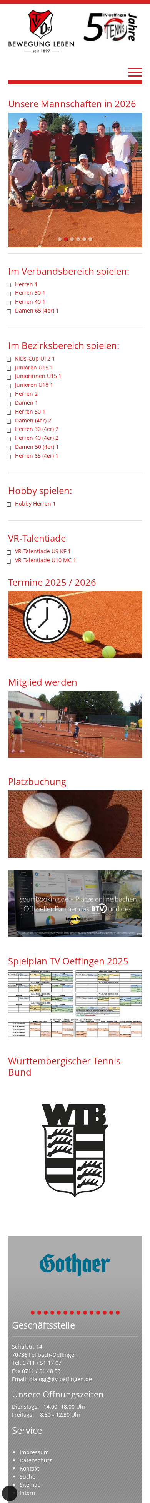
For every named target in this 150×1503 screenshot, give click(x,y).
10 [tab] (91, 1313)
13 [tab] (111, 1313)
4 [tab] (52, 1313)
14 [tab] (118, 1313)
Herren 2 (26, 393)
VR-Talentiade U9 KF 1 (43, 551)
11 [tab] (98, 1313)
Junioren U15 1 (34, 367)
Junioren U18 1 (34, 384)
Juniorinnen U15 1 (38, 376)
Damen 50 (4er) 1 (37, 446)
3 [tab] (46, 1313)
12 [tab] (105, 1313)
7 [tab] (72, 1313)
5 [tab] (59, 1313)
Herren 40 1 (30, 301)
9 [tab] (85, 1313)
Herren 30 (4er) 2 (36, 429)
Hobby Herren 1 (35, 503)
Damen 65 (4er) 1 (37, 310)
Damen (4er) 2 (33, 420)
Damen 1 (26, 402)
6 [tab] (65, 1313)
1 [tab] (33, 1313)
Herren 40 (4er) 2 (36, 437)
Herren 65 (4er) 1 (36, 455)
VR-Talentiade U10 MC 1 (45, 560)
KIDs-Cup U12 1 (35, 358)
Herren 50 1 (30, 411)
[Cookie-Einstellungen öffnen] (9, 1493)
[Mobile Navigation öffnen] (135, 72)
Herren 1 (26, 284)
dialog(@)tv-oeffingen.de (60, 1379)
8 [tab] (78, 1313)
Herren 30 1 (30, 292)
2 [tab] (39, 1313)
